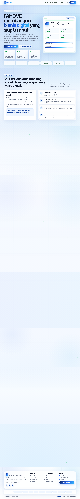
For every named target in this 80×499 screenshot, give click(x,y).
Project (56, 2)
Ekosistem (61, 2)
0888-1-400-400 (64, 477)
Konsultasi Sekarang (66, 482)
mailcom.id (49, 491)
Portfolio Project (33, 479)
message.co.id (61, 491)
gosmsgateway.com (18, 491)
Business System (47, 479)
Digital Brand (46, 475)
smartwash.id (42, 491)
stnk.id (31, 491)
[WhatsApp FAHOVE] (7, 485)
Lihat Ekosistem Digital (11, 46)
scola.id (35, 491)
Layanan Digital (33, 477)
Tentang (46, 2)
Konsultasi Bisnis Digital (14, 456)
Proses (66, 2)
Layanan (51, 2)
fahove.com (63, 479)
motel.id (54, 491)
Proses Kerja (32, 481)
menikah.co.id (69, 491)
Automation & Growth (48, 481)
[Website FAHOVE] (13, 485)
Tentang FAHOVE (33, 475)
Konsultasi (73, 2)
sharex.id (26, 491)
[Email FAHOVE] (10, 485)
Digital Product (47, 477)
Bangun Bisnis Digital (26, 46)
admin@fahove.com (29, 456)
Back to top (59, 496)
